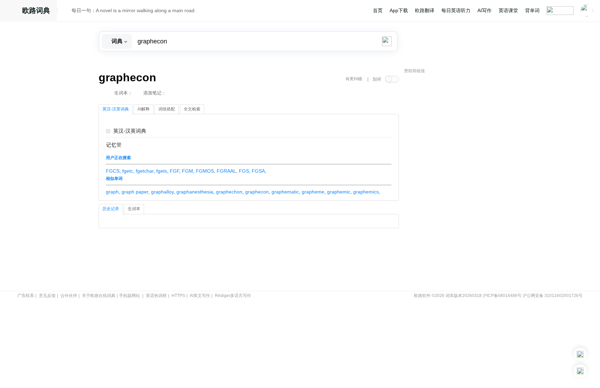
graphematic (285, 192)
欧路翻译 (424, 10)
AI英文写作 (200, 295)
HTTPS (178, 295)
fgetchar (144, 171)
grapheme (313, 192)
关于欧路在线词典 (98, 295)
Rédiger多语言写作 (233, 295)
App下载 (399, 10)
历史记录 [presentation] (110, 208)
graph (112, 192)
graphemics (366, 192)
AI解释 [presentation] (144, 109)
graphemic (338, 192)
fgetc (127, 171)
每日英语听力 (455, 10)
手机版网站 (129, 295)
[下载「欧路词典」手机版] (580, 354)
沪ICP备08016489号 (502, 295)
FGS (244, 171)
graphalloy (162, 192)
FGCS (112, 171)
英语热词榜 (156, 295)
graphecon (257, 192)
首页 (378, 10)
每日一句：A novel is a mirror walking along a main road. (134, 10)
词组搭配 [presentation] (166, 109)
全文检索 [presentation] (192, 109)
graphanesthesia (194, 192)
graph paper (135, 192)
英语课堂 (508, 10)
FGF (174, 171)
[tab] (116, 109)
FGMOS (205, 171)
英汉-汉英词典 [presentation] (115, 109)
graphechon (229, 192)
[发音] (66, 11)
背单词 (532, 10)
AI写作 (484, 10)
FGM (187, 171)
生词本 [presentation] (134, 208)
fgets (161, 171)
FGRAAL (226, 171)
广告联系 (25, 295)
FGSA (258, 171)
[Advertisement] (456, 182)
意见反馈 (47, 295)
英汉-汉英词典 (129, 131)
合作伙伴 (68, 295)
